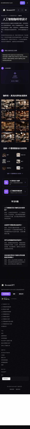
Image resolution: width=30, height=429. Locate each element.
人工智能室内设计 (12, 15)
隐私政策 (12, 389)
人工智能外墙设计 (5, 316)
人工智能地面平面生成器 (7, 321)
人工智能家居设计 (5, 314)
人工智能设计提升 (5, 319)
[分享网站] (22, 10)
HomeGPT (3, 372)
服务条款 (18, 389)
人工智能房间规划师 (6, 306)
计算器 (2, 355)
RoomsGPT (4, 15)
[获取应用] (18, 10)
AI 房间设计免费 (5, 309)
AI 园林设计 (4, 326)
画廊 (14, 294)
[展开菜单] (25, 10)
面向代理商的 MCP (5, 343)
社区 (2, 333)
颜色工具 (3, 357)
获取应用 (21, 294)
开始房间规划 (6, 294)
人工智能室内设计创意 (6, 324)
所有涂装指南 (4, 360)
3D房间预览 (4, 338)
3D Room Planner (5, 352)
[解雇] (27, 3)
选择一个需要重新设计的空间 (14, 173)
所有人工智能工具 (5, 345)
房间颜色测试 (4, 362)
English (22, 3)
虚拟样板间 (4, 335)
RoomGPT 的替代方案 (6, 340)
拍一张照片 (16, 81)
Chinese (5, 378)
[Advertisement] (15, 409)
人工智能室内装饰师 (6, 311)
